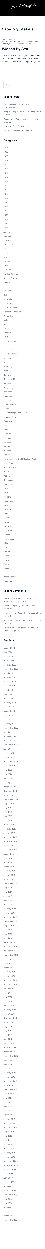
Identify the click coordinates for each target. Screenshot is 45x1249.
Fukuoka (7, 358)
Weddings (7, 581)
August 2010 (8, 1131)
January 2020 (9, 782)
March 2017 (8, 904)
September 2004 (10, 1220)
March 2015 (8, 967)
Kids (5, 425)
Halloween (8, 371)
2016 (5, 185)
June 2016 (7, 930)
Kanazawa (28, 41)
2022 (5, 211)
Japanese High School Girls (15, 413)
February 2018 (9, 871)
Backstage (8, 244)
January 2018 (9, 875)
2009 (5, 156)
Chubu (6, 286)
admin (6, 605)
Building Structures (11, 274)
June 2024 (8, 690)
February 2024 (9, 702)
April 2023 (8, 719)
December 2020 (10, 761)
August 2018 (8, 854)
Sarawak (7, 509)
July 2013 (7, 1031)
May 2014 (7, 997)
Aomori (6, 232)
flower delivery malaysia (14, 627)
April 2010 (7, 1144)
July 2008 (7, 1199)
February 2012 (9, 1073)
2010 (5, 160)
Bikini (5, 253)
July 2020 (7, 770)
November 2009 (10, 1165)
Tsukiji (6, 572)
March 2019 (8, 824)
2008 (5, 152)
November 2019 (10, 791)
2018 (5, 194)
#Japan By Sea (15, 49)
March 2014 (8, 1005)
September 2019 (10, 799)
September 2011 (10, 1089)
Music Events (9, 463)
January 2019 (9, 833)
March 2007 (8, 1216)
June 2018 (7, 858)
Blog (5, 257)
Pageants (7, 484)
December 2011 (10, 1081)
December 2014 (10, 980)
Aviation (6, 240)
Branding (7, 270)
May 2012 (7, 1064)
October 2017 (9, 879)
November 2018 (10, 841)
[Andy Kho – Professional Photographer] (22, 5)
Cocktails (7, 299)
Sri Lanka (7, 543)
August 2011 (8, 1094)
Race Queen (8, 501)
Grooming (7, 366)
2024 (5, 219)
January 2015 (9, 976)
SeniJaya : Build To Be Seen (15, 126)
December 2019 (10, 787)
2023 (5, 215)
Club (5, 295)
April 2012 (7, 1068)
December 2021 (10, 740)
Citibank (7, 291)
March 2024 (8, 698)
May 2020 (7, 774)
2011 (5, 164)
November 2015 (10, 946)
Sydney (31, 1245)
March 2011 (8, 1115)
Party (5, 488)
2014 (5, 177)
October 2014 (9, 988)
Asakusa (7, 236)
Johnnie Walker (10, 417)
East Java (7, 328)
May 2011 (7, 1106)
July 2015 (7, 959)
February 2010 (9, 1152)
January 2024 (9, 707)
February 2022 (9, 736)
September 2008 (10, 1195)
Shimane (13, 44)
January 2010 (9, 1157)
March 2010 (8, 1148)
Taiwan (6, 547)
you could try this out (12, 598)
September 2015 (10, 955)
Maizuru (37, 41)
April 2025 (8, 673)
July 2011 (7, 1098)
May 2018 (7, 862)
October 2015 (9, 951)
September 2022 (10, 728)
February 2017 (9, 909)
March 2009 (8, 1182)
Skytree (6, 535)
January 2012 (9, 1077)
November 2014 (10, 984)
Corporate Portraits (12, 312)
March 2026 (8, 660)
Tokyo (6, 560)
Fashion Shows (9, 349)
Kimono (6, 429)
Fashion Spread (10, 354)
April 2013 (7, 1039)
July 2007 (7, 1211)
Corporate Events (11, 307)
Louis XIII (7, 434)
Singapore (7, 530)
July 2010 (7, 1136)
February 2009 (9, 1186)
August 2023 (9, 711)
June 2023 (8, 715)
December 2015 (10, 942)
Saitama (6, 505)
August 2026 (9, 648)
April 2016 (7, 938)
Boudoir (6, 265)
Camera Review (10, 278)
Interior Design (9, 404)
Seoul (5, 513)
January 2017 (9, 913)
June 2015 (7, 963)
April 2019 (7, 820)
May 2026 (7, 652)
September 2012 (10, 1056)
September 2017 (10, 883)
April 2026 (8, 656)
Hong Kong (8, 387)
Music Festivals (10, 467)
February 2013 (9, 1047)
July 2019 (7, 808)
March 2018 (8, 867)
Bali (5, 248)
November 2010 (10, 1127)
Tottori (21, 44)
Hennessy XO (9, 379)
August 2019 (8, 803)
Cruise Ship (11, 41)
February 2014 (9, 1009)
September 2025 (10, 669)
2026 (5, 228)
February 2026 (9, 665)
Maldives (7, 450)
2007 (5, 148)
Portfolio (7, 492)
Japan (20, 41)
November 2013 (10, 1018)
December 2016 (10, 917)
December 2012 (10, 1052)
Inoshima (7, 400)
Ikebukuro (7, 392)
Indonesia (7, 396)
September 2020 (10, 766)
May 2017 (7, 900)
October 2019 (9, 795)
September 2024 (10, 686)
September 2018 (10, 850)
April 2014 (7, 1001)
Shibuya (6, 518)
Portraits (7, 497)
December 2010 (10, 1123)
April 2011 (7, 1110)
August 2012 (8, 1060)
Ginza (6, 362)
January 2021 (9, 757)
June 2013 (7, 1035)
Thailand (7, 551)
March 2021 (8, 753)
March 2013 (8, 1043)
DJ (4, 324)
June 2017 (7, 896)
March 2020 (8, 778)
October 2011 (9, 1085)
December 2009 (10, 1161)
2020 (5, 202)
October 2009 (9, 1169)
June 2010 (7, 1140)
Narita (6, 471)
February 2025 (9, 677)
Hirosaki (7, 383)
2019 (5, 198)
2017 (3, 41)
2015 (5, 181)
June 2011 (7, 1102)
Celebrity (7, 282)
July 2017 (7, 892)
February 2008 (9, 1207)
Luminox (7, 438)
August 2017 (8, 888)
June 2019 (7, 812)
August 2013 (8, 1026)
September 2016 (10, 921)
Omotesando (9, 480)
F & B (5, 337)
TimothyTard (8, 613)
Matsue (5, 44)
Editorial (7, 333)
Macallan (7, 442)
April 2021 (7, 749)
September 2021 (10, 745)
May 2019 (7, 816)
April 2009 (8, 1178)
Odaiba (6, 476)
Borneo (6, 261)
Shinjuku (7, 526)
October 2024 (9, 681)
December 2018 (10, 837)
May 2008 (7, 1203)
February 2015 (9, 972)
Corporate (7, 303)
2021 (5, 207)
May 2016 (7, 934)
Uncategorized (9, 577)
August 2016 (8, 925)
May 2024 (7, 694)
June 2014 (7, 993)
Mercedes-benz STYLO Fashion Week (19, 459)
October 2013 (9, 1022)
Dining (6, 320)
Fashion (6, 345)
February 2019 (9, 829)
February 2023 (9, 724)
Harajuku (7, 375)
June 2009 (8, 1173)
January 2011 (9, 1119)
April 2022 (8, 732)
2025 (5, 223)
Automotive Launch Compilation (17, 130)
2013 (5, 173)
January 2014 (9, 1014)
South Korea (8, 539)
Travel (29, 44)
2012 (5, 169)
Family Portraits (10, 341)
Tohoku (6, 556)
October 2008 (9, 1190)
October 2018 (9, 845)
